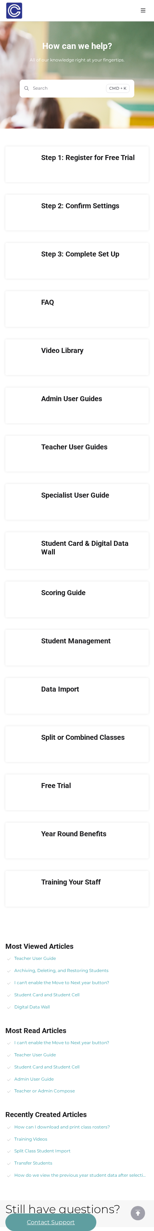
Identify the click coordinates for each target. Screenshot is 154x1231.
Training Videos (30, 1139)
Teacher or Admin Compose (44, 1090)
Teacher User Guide (35, 958)
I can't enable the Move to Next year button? (61, 982)
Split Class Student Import (42, 1150)
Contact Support (51, 1222)
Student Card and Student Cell (47, 994)
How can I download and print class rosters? (62, 1127)
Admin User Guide (34, 1079)
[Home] (14, 10)
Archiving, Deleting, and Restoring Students (61, 970)
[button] (138, 1213)
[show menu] (143, 10)
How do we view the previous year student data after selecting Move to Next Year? (81, 1175)
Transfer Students (33, 1163)
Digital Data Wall (32, 1007)
